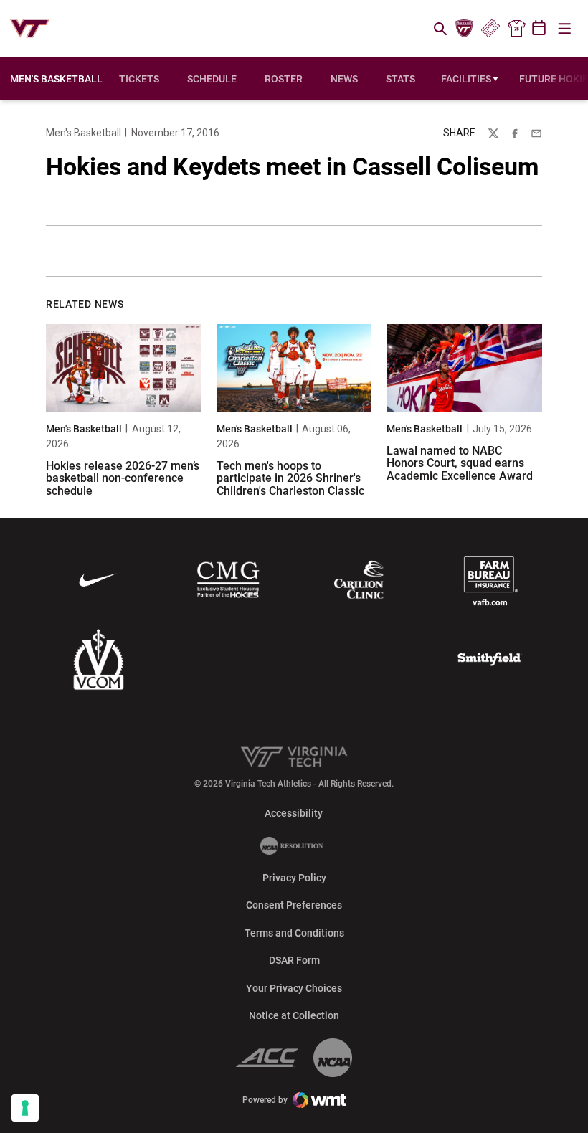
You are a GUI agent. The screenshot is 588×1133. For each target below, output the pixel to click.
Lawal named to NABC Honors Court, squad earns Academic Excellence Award (460, 463)
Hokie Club (464, 28)
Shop (516, 28)
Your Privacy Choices (294, 988)
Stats (400, 79)
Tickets (490, 28)
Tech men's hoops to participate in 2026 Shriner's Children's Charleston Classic (290, 478)
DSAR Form (294, 960)
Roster (284, 79)
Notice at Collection (294, 1015)
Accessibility (294, 813)
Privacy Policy (294, 877)
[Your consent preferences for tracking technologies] (25, 1108)
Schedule (212, 79)
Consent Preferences (294, 905)
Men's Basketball (83, 132)
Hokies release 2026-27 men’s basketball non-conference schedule (122, 478)
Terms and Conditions (294, 933)
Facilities (466, 79)
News (344, 79)
